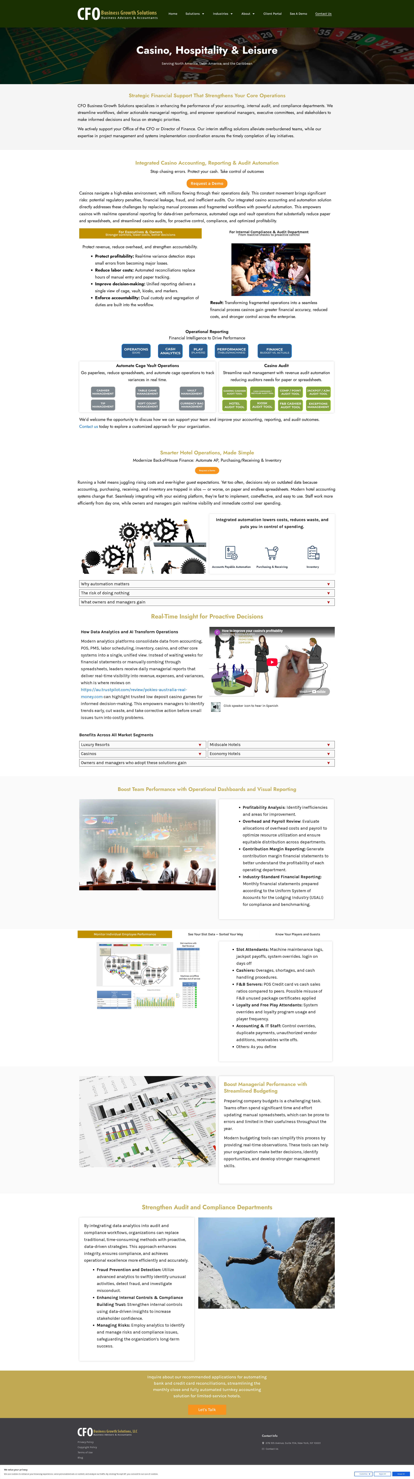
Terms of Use (85, 1452)
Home (173, 14)
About (245, 14)
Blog (80, 1457)
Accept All (401, 1474)
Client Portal (272, 14)
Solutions (192, 14)
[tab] (140, 233)
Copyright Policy (87, 1447)
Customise (363, 1474)
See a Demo (298, 14)
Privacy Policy (85, 1442)
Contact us (88, 426)
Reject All (382, 1474)
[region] (207, 1472)
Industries (220, 14)
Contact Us (323, 14)
